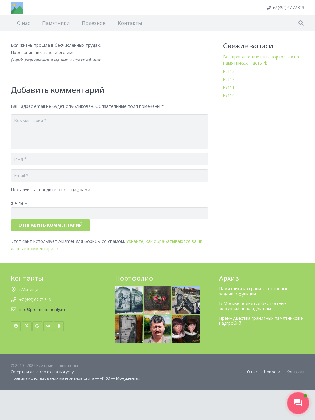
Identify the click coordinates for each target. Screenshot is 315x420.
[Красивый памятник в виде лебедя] (186, 289)
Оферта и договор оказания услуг (43, 371)
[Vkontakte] (48, 326)
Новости (272, 371)
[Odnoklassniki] (59, 326)
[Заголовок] (17, 8)
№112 (229, 79)
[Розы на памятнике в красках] (158, 289)
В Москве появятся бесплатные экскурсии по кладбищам (253, 305)
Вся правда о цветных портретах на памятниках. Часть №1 (261, 60)
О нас (252, 371)
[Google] (37, 326)
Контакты (295, 371)
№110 (229, 95)
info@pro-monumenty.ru (42, 309)
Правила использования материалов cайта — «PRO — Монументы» (75, 378)
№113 (229, 71)
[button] (301, 23)
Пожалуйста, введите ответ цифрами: (51, 189)
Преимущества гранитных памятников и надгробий (261, 320)
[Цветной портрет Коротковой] (186, 318)
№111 (229, 87)
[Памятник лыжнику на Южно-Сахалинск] (129, 289)
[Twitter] (27, 326)
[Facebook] (16, 326)
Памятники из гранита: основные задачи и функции (254, 291)
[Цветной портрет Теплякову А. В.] (158, 318)
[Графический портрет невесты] (129, 318)
